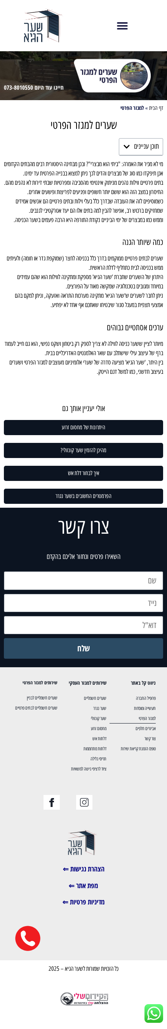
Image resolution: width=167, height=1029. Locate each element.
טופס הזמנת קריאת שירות (138, 748)
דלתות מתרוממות (95, 748)
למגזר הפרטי (147, 718)
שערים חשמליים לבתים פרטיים (36, 708)
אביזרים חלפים (146, 728)
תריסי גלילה (98, 759)
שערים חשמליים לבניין (42, 698)
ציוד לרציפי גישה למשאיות (88, 769)
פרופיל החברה (146, 698)
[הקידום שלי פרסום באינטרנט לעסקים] (83, 1004)
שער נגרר (99, 708)
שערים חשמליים (95, 698)
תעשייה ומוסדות (145, 708)
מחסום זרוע (98, 728)
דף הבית (156, 108)
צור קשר (150, 738)
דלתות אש (99, 738)
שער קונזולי (98, 718)
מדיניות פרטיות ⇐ (84, 901)
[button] (122, 25)
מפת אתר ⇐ (83, 885)
